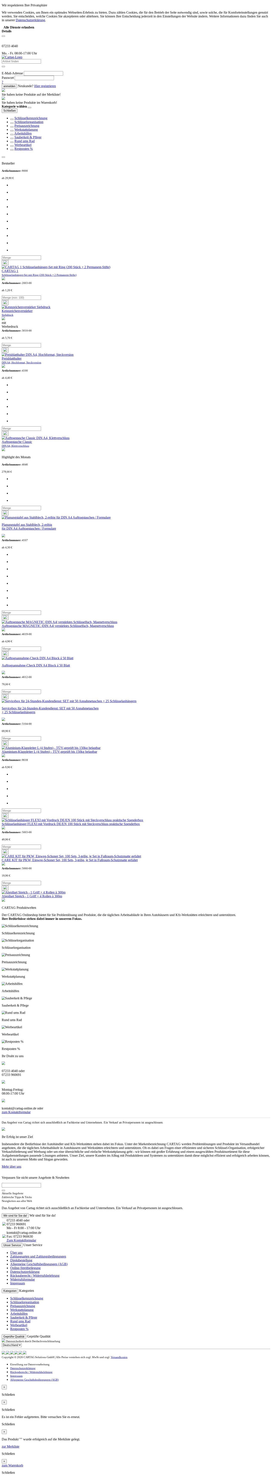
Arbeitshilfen (23, 133)
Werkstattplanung (26, 129)
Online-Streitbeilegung (25, 1268)
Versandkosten (119, 1357)
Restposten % (23, 148)
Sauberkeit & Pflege (27, 137)
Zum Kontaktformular (21, 1240)
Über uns (16, 1252)
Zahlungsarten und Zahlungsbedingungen (38, 1256)
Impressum (17, 1283)
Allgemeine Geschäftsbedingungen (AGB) (39, 1264)
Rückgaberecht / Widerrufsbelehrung (35, 1275)
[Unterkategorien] (12, 119)
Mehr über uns (11, 1166)
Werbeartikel (22, 145)
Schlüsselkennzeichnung (30, 118)
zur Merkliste (10, 1446)
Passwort (8, 77)
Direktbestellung (21, 1260)
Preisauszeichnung (26, 126)
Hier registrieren (45, 86)
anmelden (9, 86)
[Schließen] (29, 107)
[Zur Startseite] (12, 57)
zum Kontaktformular (16, 1112)
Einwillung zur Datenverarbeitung (30, 1364)
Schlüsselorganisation (28, 122)
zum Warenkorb (12, 1465)
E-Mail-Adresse (12, 73)
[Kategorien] (3, 36)
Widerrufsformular (22, 1279)
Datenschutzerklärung (25, 1272)
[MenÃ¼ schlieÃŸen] (3, 157)
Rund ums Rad (24, 141)
